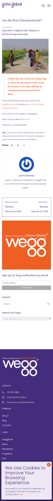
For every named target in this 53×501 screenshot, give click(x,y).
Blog (4, 420)
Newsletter (7, 449)
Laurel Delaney (13, 139)
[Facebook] (12, 145)
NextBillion (33, 139)
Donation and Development (20, 402)
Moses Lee (24, 139)
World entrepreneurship (15, 34)
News (5, 444)
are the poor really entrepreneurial (20, 132)
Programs (7, 453)
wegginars (7, 439)
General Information (17, 397)
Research (34, 30)
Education (7, 30)
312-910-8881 (13, 392)
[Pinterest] (24, 145)
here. (28, 119)
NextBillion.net (8, 104)
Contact (6, 425)
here (20, 494)
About (5, 415)
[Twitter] (18, 145)
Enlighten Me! (21, 30)
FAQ (4, 458)
